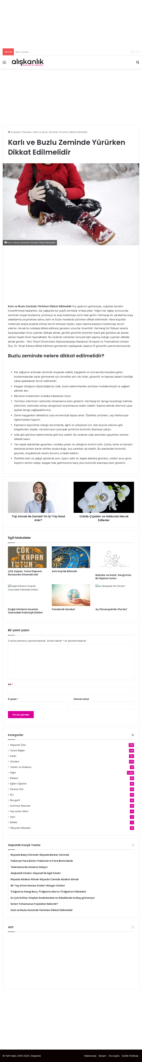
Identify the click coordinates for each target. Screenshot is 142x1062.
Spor (12, 816)
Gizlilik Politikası (130, 1055)
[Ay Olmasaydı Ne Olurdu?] (114, 595)
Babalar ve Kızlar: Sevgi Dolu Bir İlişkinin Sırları (113, 576)
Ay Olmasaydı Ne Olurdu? (111, 609)
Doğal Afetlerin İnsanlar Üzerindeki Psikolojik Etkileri (25, 611)
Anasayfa (15, 132)
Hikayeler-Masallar (20, 827)
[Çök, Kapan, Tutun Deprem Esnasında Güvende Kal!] (27, 557)
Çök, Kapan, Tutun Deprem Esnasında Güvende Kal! (25, 573)
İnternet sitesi (81, 699)
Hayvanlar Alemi (19, 811)
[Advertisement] (71, 24)
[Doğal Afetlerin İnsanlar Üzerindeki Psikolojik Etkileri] (27, 595)
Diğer (13, 772)
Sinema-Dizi (16, 789)
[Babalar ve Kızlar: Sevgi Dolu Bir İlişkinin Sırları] (114, 559)
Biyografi (15, 800)
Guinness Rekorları (20, 805)
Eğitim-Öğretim (18, 783)
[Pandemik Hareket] (71, 595)
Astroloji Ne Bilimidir (64, 571)
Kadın (13, 756)
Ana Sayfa (114, 1055)
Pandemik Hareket (63, 609)
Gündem (27, 132)
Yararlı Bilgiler (17, 750)
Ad (10, 684)
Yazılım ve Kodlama (20, 767)
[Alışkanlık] (27, 62)
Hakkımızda (90, 1055)
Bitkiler (13, 822)
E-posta (13, 699)
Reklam (14, 778)
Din (12, 794)
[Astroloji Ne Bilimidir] (71, 557)
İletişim (102, 1055)
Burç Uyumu (22, 51)
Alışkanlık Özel (18, 745)
